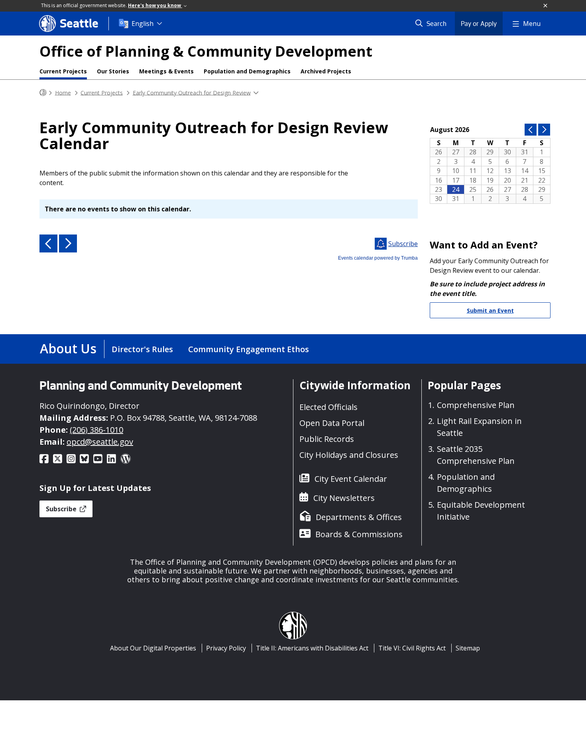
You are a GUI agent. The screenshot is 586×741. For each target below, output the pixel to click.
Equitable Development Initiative (481, 510)
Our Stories (113, 71)
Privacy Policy (226, 648)
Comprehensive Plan (476, 405)
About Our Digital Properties (153, 648)
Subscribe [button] (62, 509)
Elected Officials (328, 407)
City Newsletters (344, 498)
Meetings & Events (166, 71)
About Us (68, 348)
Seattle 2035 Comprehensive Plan (476, 454)
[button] (546, 6)
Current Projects (63, 71)
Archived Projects (326, 71)
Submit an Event (490, 310)
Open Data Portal (331, 423)
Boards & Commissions (359, 534)
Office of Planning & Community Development (205, 51)
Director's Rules (142, 349)
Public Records (326, 439)
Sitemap (468, 648)
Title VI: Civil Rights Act (412, 648)
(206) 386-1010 (96, 429)
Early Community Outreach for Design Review (192, 92)
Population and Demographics (247, 71)
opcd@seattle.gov (100, 441)
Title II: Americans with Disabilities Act (312, 648)
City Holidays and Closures (348, 454)
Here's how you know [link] (155, 5)
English (142, 23)
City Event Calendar (351, 478)
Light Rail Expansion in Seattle (479, 427)
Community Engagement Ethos (248, 349)
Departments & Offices (359, 517)
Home (63, 92)
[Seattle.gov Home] (43, 93)
